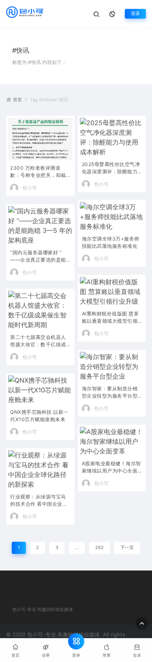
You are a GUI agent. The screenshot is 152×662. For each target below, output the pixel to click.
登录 (135, 13)
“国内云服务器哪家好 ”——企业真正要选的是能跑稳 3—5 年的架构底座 (38, 256)
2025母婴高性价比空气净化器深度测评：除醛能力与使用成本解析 (111, 168)
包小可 (29, 188)
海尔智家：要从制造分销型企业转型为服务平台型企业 (110, 392)
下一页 (127, 547)
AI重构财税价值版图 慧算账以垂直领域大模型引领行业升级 (110, 318)
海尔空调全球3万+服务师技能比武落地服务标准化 (110, 242)
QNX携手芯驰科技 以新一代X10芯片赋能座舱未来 (39, 415)
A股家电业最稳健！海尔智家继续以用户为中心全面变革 (111, 467)
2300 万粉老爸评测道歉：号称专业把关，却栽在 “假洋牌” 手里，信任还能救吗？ (39, 172)
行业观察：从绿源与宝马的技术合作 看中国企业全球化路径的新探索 (38, 501)
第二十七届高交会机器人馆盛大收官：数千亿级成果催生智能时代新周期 (38, 341)
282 (99, 547)
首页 (17, 99)
